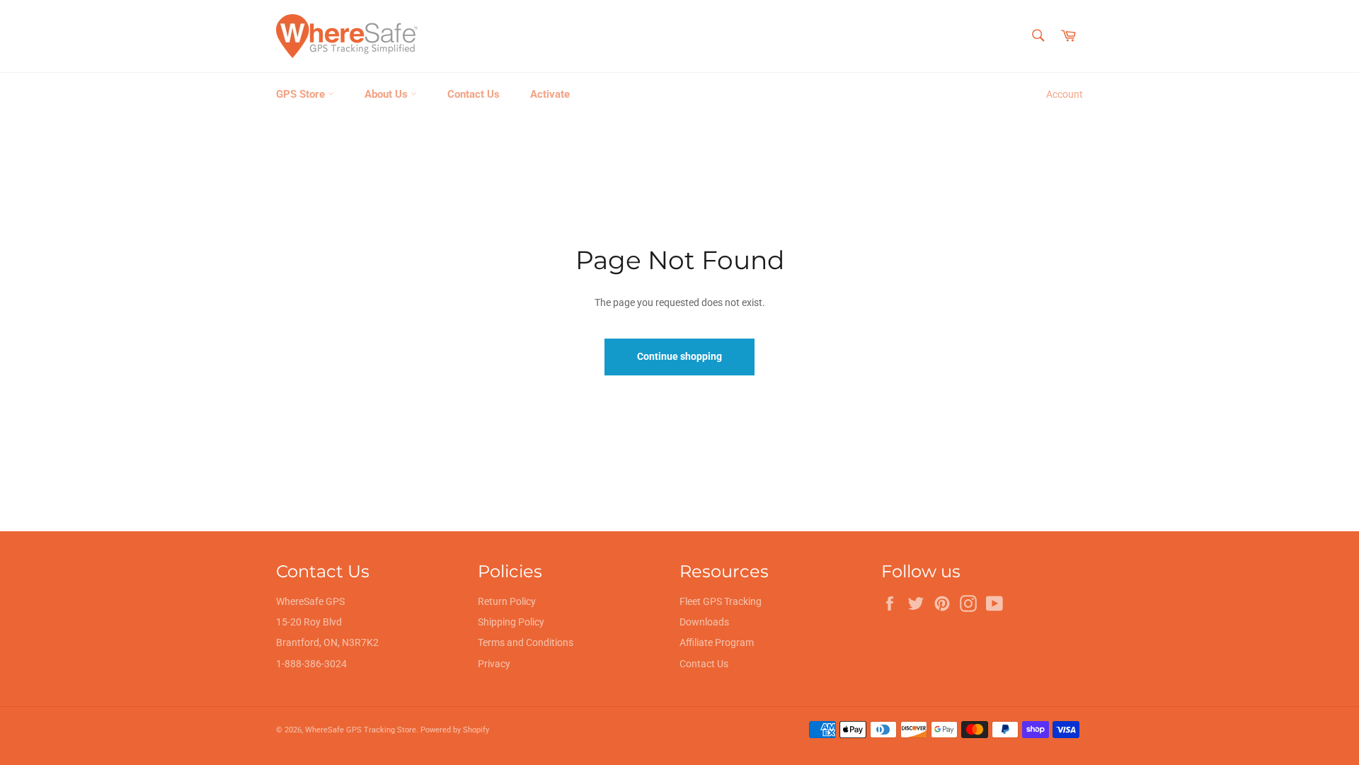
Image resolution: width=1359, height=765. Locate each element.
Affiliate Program (717, 642)
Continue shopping (679, 356)
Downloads (704, 622)
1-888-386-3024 (311, 663)
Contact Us (473, 94)
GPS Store (302, 94)
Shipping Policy (511, 622)
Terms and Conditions (525, 642)
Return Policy (507, 601)
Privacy (494, 663)
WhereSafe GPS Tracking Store (360, 730)
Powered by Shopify (454, 730)
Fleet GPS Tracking (721, 601)
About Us (388, 94)
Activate (550, 94)
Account (1064, 94)
